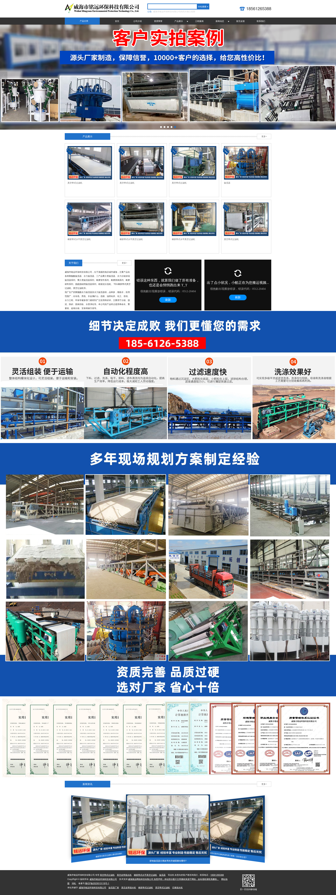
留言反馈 (240, 20)
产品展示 (178, 20)
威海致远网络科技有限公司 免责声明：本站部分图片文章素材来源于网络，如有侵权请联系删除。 (173, 878)
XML (74, 883)
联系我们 (261, 20)
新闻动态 (220, 20)
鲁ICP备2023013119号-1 (97, 883)
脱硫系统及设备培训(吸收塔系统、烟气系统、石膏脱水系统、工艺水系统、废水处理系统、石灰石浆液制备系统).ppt (175, 11)
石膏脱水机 (177, 887)
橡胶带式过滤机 (145, 887)
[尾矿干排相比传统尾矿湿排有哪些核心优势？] (168, 826)
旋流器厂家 (113, 887)
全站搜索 (202, 6)
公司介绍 (137, 20)
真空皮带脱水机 (124, 874)
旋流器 (162, 874)
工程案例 (199, 20)
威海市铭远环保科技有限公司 (103, 878)
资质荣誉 (158, 20)
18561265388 (217, 874)
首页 (117, 20)
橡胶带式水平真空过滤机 (145, 874)
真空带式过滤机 (107, 874)
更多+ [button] (264, 136)
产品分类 (84, 21)
